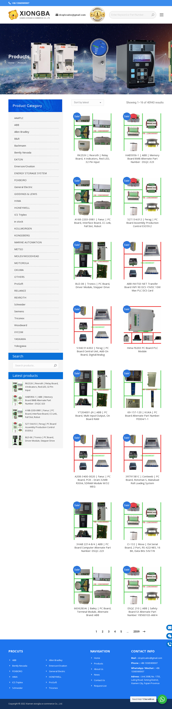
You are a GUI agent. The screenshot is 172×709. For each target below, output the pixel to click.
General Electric (23, 187)
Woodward (20, 325)
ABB (16, 125)
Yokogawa (20, 346)
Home (97, 657)
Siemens (19, 311)
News (97, 674)
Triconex (19, 318)
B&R (16, 138)
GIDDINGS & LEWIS (25, 194)
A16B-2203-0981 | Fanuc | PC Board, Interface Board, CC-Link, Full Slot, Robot (92, 223)
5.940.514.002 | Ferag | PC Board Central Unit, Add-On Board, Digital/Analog (92, 351)
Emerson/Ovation (24, 166)
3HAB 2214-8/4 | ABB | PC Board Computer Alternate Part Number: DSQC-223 (92, 547)
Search (55, 365)
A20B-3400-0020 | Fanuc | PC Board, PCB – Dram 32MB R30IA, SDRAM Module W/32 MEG (93, 481)
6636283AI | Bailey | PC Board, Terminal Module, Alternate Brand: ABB (92, 612)
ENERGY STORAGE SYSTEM (30, 173)
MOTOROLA (21, 263)
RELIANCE (20, 290)
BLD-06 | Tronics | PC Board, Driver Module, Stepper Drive (92, 285)
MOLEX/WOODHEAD (26, 256)
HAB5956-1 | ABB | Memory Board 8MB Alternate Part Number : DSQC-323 (142, 158)
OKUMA (19, 270)
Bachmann (20, 145)
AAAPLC (18, 118)
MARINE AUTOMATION (28, 242)
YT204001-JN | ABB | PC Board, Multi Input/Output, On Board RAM (92, 416)
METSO (18, 249)
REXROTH (20, 297)
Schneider (20, 304)
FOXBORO (20, 180)
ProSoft (18, 283)
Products (98, 663)
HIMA (17, 200)
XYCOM (18, 332)
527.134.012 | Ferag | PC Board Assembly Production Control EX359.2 (142, 223)
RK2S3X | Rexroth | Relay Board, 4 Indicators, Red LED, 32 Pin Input (92, 158)
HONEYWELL (22, 207)
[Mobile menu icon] (162, 15)
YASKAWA (20, 339)
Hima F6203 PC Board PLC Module (142, 349)
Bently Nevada (22, 152)
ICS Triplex (20, 214)
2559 (136, 631)
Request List (100, 685)
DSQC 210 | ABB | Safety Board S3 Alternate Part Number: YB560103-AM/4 (142, 612)
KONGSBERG (22, 235)
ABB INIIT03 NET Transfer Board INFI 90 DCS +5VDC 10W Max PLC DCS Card (142, 287)
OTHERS (19, 276)
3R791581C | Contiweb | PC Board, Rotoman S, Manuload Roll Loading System (142, 480)
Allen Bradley (21, 131)
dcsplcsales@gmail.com (72, 15)
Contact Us (99, 680)
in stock (18, 221)
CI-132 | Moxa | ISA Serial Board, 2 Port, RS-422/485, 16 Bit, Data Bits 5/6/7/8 (142, 547)
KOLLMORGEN (23, 228)
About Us (98, 669)
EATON (18, 159)
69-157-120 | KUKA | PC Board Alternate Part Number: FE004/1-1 (142, 416)
